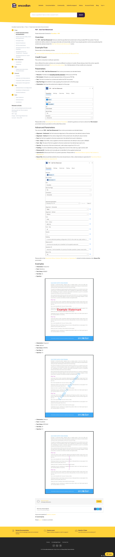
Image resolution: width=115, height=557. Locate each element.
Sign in (102, 5)
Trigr (15, 85)
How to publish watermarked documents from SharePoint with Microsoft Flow (57, 53)
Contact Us (65, 542)
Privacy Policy (64, 549)
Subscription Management (23, 83)
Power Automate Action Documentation (39, 27)
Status (81, 5)
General (16, 73)
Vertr (15, 95)
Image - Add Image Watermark (19, 116)
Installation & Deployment (22, 90)
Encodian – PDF (55, 33)
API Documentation (21, 45)
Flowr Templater (18, 59)
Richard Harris (44, 500)
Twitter (98, 509)
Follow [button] (99, 501)
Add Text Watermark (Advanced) (61, 44)
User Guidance (19, 97)
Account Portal (89, 5)
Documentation (50, 5)
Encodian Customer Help (18, 27)
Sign (15, 67)
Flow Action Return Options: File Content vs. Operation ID (60, 258)
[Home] (21, 5)
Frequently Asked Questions (23, 80)
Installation (19, 62)
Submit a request (72, 5)
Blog (97, 5)
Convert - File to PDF (17, 118)
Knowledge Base (56, 542)
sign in (40, 520)
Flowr (26, 27)
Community (60, 5)
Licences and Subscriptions (23, 78)
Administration (20, 99)
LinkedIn (100, 509)
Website (41, 5)
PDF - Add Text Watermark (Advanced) (21, 108)
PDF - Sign (14, 113)
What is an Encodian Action (57, 65)
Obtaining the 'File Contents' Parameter (56, 122)
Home (48, 542)
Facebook (95, 509)
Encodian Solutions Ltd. (49, 549)
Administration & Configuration (24, 87)
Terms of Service (71, 549)
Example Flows (20, 40)
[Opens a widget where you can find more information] (109, 554)
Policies (18, 76)
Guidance (18, 64)
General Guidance (20, 43)
